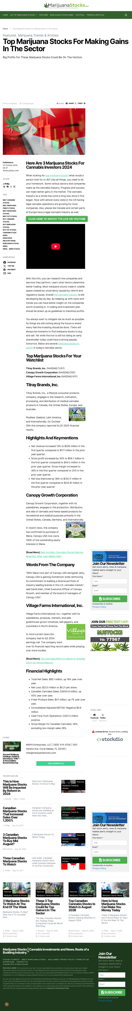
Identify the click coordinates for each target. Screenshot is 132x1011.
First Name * (97, 576)
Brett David (7, 849)
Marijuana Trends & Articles (38, 35)
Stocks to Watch (11, 959)
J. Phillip (6, 184)
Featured (43, 15)
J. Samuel (7, 799)
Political (80, 15)
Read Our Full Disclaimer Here (58, 988)
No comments (11, 103)
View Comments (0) (56, 763)
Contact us (22, 962)
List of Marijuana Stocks (22, 15)
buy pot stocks (9, 230)
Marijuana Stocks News (61, 15)
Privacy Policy (99, 607)
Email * (95, 585)
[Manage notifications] (7, 1004)
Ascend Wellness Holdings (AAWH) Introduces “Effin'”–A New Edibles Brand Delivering (11, 758)
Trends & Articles (95, 15)
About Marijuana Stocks (34, 959)
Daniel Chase (74, 931)
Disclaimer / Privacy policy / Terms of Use (68, 959)
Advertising (8, 962)
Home (5, 15)
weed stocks (14, 249)
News (5, 249)
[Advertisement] (66, 80)
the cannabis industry (66, 294)
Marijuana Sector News (112, 895)
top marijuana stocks (56, 175)
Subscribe (111, 599)
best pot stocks (10, 216)
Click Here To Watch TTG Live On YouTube (56, 219)
